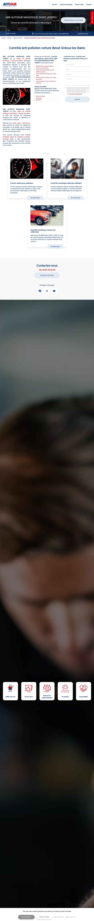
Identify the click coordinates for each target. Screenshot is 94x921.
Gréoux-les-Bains (17, 38)
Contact (88, 4)
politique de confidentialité (75, 94)
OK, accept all (27, 917)
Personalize (60, 917)
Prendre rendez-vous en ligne (73, 20)
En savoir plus (35, 198)
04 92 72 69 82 (11, 33)
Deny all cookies (44, 917)
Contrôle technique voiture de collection (42, 231)
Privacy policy (71, 917)
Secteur (9, 38)
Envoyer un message (47, 275)
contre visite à (17, 123)
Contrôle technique (65, 4)
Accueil (54, 4)
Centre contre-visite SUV (42, 68)
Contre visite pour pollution (21, 183)
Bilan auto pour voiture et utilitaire (45, 66)
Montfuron (39, 100)
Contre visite (79, 4)
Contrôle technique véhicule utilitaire (66, 183)
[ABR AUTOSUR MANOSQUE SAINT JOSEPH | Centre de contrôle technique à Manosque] (10, 4)
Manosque (39, 98)
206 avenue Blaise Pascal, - (51, 33)
